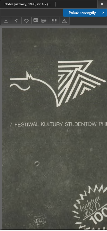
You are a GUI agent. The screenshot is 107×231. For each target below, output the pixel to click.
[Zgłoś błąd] (64, 21)
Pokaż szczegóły (82, 12)
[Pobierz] (6, 21)
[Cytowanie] (54, 21)
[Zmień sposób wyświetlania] (35, 21)
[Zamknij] (102, 4)
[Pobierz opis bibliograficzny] (44, 21)
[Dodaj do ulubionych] (26, 21)
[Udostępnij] (16, 21)
